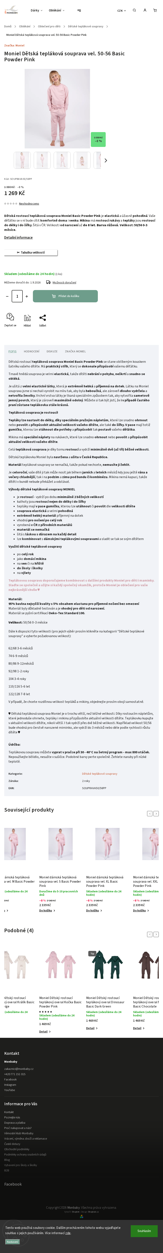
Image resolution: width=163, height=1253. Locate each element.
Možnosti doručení (64, 282)
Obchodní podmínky (16, 1149)
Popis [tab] (12, 351)
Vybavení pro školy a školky (20, 1165)
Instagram (10, 1085)
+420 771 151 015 (14, 1074)
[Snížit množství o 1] (7, 296)
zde (68, 1233)
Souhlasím (144, 1231)
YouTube (9, 1090)
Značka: (14, 45)
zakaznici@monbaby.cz (19, 1069)
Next (157, 814)
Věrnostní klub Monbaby (18, 1133)
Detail (43, 1032)
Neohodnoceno (29, 203)
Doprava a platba (14, 1123)
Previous (150, 814)
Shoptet (75, 1211)
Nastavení (12, 1242)
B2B (6, 1170)
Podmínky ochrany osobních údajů (25, 1155)
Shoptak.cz (93, 1211)
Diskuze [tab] (52, 351)
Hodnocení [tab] (31, 351)
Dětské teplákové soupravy (99, 774)
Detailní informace (18, 237)
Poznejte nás (12, 1117)
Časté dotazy (12, 1144)
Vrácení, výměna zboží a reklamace (25, 1139)
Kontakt (9, 1112)
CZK (120, 11)
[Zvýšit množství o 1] (27, 296)
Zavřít (145, 333)
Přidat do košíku (69, 296)
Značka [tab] (75, 351)
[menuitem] (38, 10)
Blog (7, 1160)
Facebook (10, 1079)
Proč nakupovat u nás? (18, 1128)
